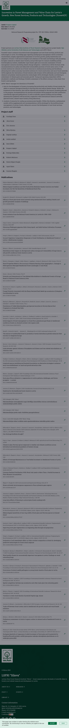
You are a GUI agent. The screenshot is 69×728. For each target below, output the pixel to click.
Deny (63, 723)
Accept (52, 723)
